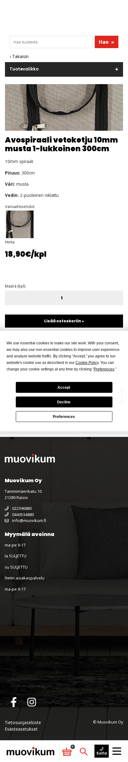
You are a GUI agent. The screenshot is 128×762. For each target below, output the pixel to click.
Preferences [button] (104, 369)
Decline (64, 402)
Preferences (64, 417)
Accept (63, 387)
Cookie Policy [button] (86, 363)
